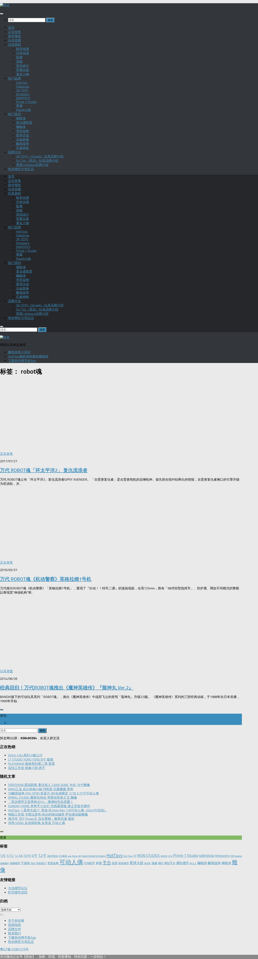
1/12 (10, 856)
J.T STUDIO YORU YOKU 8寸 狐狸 (30, 759)
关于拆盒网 (16, 921)
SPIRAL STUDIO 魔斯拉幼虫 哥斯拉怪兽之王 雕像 (42, 797)
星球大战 (22, 135)
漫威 (154, 863)
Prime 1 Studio (26, 102)
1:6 (16, 855)
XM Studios (236, 856)
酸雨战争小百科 (19, 352)
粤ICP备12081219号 (14, 949)
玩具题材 (14, 45)
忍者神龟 (22, 148)
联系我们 (14, 933)
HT (134, 855)
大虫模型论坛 (17, 888)
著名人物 (22, 74)
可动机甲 (89, 863)
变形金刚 (22, 131)
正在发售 (14, 32)
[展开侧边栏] (1, 709)
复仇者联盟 (24, 122)
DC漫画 (63, 856)
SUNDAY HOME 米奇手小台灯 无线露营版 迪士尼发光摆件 (49, 806)
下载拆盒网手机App (22, 361)
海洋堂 (147, 863)
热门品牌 (14, 78)
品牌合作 (14, 929)
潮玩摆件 (182, 863)
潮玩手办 (169, 863)
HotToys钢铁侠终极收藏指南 (28, 356)
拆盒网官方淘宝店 (21, 169)
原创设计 (22, 66)
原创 (33, 863)
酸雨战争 (22, 144)
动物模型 (15, 863)
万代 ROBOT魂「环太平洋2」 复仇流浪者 (43, 470)
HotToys (21, 83)
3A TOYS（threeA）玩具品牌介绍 (39, 156)
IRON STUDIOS (148, 855)
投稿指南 (14, 925)
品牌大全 (14, 152)
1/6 (2, 855)
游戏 (19, 61)
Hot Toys (127, 856)
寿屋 (19, 106)
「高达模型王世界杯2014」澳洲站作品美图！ (40, 802)
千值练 (25, 863)
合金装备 (22, 139)
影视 (19, 57)
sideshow (206, 855)
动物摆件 (4, 863)
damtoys (52, 856)
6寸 (34, 855)
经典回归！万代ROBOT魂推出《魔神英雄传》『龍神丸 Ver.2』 (66, 687)
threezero (22, 94)
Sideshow (22, 86)
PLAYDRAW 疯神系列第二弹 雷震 (31, 764)
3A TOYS (22, 90)
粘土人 (193, 863)
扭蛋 (115, 863)
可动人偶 (71, 862)
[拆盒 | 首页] (5, 5)
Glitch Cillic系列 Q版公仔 (25, 755)
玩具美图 (14, 40)
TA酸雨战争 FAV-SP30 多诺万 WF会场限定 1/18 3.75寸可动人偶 (53, 793)
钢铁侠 (21, 118)
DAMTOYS (23, 98)
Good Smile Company (94, 855)
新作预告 (14, 36)
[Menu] (1, 13)
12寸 (42, 855)
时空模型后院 (17, 892)
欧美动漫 (22, 49)
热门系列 (14, 114)
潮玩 (160, 863)
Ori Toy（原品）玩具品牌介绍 (37, 161)
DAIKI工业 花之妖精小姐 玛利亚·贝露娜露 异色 (40, 789)
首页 (11, 28)
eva (69, 856)
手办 (107, 862)
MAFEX (164, 856)
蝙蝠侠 (21, 127)
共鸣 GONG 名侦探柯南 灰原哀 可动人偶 (36, 823)
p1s (170, 855)
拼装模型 (123, 863)
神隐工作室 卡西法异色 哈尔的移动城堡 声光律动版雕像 (48, 814)
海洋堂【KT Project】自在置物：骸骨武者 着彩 (41, 819)
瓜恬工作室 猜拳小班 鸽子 (26, 768)
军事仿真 (22, 70)
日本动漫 (22, 53)
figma (75, 856)
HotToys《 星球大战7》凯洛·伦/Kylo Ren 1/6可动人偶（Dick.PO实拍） (57, 810)
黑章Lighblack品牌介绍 (32, 165)
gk (79, 855)
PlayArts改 (23, 110)
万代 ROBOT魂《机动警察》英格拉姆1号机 (45, 579)
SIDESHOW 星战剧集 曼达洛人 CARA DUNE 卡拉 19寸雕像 (49, 785)
